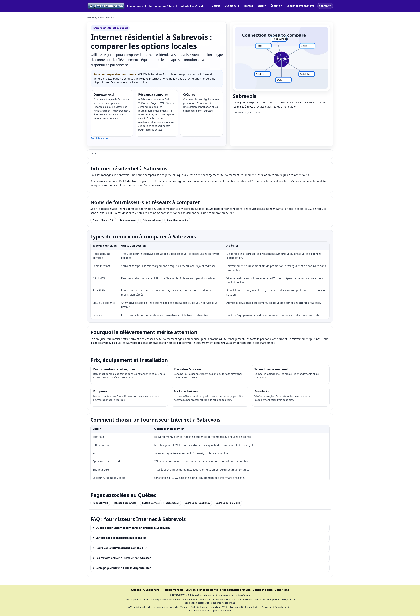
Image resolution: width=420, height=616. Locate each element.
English (262, 5)
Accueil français (173, 590)
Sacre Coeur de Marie (228, 502)
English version (100, 138)
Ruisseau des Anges (125, 502)
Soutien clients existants (300, 5)
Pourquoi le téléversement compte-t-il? (121, 548)
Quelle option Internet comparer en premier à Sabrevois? (133, 528)
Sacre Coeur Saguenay (197, 502)
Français (248, 5)
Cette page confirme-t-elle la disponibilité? (123, 568)
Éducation (276, 5)
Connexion (325, 5)
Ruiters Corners (151, 502)
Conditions (282, 590)
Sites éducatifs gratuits (235, 590)
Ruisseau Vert (100, 502)
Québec (216, 5)
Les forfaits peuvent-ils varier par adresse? (123, 558)
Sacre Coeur (172, 502)
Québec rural (232, 5)
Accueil (90, 17)
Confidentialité (263, 590)
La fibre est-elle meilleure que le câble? (121, 538)
